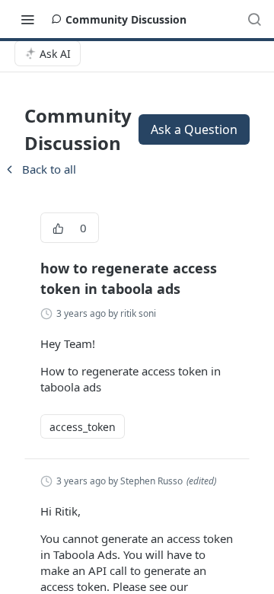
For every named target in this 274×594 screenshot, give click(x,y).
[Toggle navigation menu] (27, 19)
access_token (82, 427)
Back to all (39, 169)
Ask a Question (194, 129)
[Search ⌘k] (254, 19)
